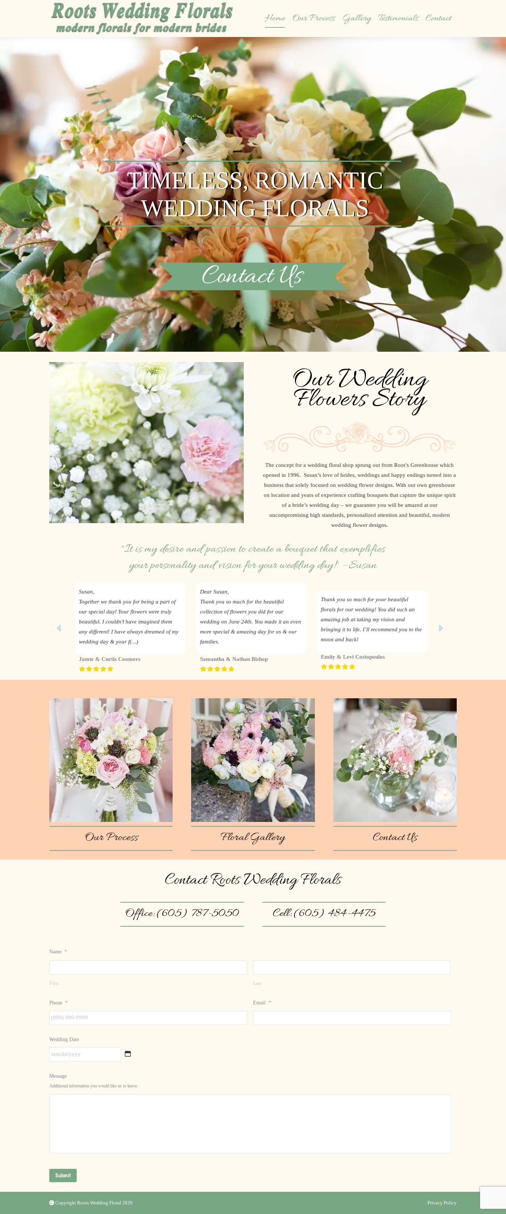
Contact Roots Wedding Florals (253, 880)
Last (257, 983)
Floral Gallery (253, 838)
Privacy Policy (442, 1202)
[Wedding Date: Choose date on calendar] (128, 1053)
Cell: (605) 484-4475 (324, 914)
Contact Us (395, 838)
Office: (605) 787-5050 (182, 914)
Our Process (111, 838)
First (54, 983)
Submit (63, 1175)
